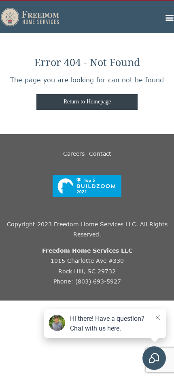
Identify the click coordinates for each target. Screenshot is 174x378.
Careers (74, 153)
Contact (100, 153)
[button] (169, 17)
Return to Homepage (87, 102)
